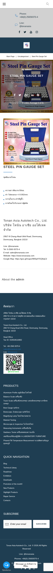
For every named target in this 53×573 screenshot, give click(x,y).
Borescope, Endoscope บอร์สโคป (16, 412)
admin (28, 69)
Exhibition (7, 476)
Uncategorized (23, 56)
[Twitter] (25, 32)
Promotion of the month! (12, 484)
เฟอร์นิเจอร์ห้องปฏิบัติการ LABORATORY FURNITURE (24, 436)
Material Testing (9, 420)
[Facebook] (19, 32)
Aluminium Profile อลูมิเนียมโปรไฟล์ (17, 393)
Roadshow (7, 472)
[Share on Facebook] (14, 95)
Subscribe (41, 524)
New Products (8, 488)
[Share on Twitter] (20, 95)
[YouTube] (31, 32)
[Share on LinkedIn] (32, 95)
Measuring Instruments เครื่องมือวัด (17, 428)
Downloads (7, 480)
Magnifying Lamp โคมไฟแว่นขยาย (17, 416)
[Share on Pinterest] (38, 95)
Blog (5, 464)
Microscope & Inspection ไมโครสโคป (18, 424)
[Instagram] (37, 32)
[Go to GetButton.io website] (6, 570)
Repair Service (9, 496)
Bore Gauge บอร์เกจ (11, 408)
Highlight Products (10, 492)
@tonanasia (12, 352)
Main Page (11, 56)
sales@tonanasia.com (12, 349)
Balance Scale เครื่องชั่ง (12, 397)
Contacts (6, 500)
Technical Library (10, 468)
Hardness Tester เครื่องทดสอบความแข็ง (19, 432)
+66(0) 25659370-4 (29, 17)
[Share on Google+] (26, 95)
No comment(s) (36, 82)
